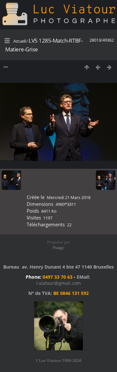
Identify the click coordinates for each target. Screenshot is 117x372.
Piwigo (58, 247)
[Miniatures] (86, 67)
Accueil (19, 41)
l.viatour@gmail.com (58, 283)
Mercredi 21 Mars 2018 (68, 197)
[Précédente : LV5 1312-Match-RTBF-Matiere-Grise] (98, 67)
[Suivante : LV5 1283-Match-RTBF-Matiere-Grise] (109, 67)
